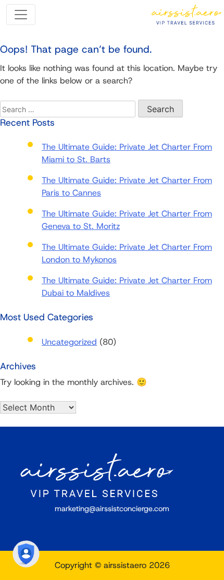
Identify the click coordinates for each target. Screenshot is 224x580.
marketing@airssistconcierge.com (112, 508)
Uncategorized (69, 341)
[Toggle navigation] (20, 14)
